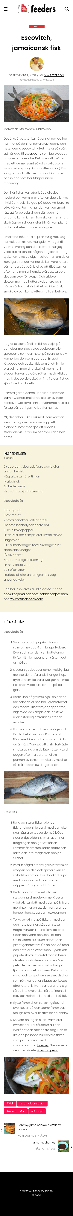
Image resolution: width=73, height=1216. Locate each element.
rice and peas (47, 1050)
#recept (37, 1111)
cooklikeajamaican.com (21, 594)
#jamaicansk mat (32, 1103)
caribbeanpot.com (54, 594)
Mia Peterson (54, 75)
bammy (9, 398)
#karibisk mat (16, 1111)
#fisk (10, 1103)
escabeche (33, 153)
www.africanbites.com (26, 599)
